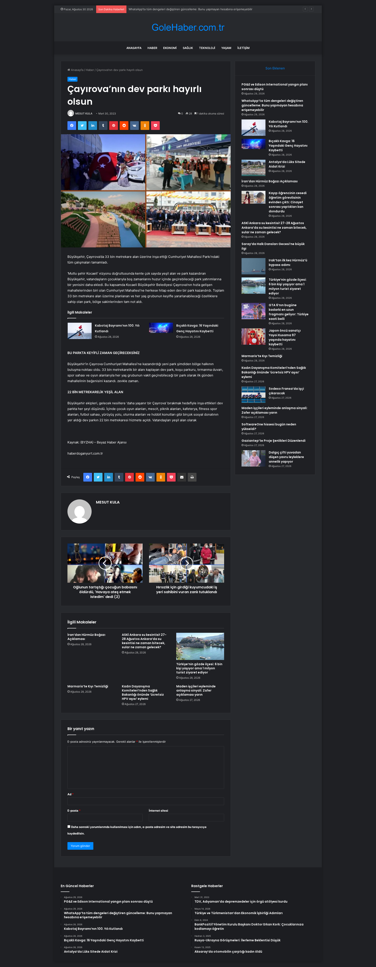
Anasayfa (133, 48)
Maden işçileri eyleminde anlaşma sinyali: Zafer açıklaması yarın (196, 690)
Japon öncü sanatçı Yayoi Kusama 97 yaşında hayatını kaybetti (285, 337)
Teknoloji (207, 48)
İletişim (243, 48)
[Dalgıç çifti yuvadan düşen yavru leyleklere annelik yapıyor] (253, 458)
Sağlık (188, 48)
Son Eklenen (275, 68)
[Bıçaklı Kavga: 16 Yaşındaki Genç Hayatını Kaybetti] (161, 331)
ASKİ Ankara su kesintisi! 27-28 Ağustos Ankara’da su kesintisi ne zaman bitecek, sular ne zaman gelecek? (144, 641)
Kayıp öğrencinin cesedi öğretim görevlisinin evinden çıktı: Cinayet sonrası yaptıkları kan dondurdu (288, 202)
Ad (70, 794)
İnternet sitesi (158, 810)
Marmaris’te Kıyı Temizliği (87, 686)
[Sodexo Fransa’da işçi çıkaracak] (253, 394)
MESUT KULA (83, 113)
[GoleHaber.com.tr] (188, 27)
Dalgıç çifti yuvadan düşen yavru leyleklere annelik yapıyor (286, 457)
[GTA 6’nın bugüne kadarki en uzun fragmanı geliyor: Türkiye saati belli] (253, 311)
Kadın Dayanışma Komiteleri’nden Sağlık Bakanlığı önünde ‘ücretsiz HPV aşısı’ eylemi (143, 692)
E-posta (74, 810)
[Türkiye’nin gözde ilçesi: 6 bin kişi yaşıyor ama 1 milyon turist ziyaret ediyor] (200, 646)
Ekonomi (170, 48)
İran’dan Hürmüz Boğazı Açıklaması (86, 637)
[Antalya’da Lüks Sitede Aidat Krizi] (253, 168)
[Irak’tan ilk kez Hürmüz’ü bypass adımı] (253, 266)
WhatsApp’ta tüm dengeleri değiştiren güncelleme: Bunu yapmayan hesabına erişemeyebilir (272, 105)
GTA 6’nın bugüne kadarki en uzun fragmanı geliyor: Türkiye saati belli (289, 312)
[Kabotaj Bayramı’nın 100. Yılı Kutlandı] (80, 331)
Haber (152, 48)
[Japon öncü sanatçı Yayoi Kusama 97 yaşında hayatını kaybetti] (253, 336)
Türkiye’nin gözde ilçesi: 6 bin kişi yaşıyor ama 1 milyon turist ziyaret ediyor (199, 668)
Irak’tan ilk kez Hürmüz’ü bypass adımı (288, 262)
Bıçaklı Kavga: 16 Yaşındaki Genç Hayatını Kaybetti (288, 145)
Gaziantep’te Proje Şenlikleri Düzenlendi (274, 440)
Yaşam (226, 48)
